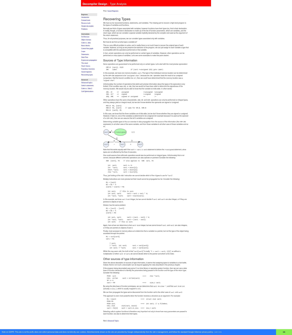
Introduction (85, 17)
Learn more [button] (218, 332)
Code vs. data (86, 43)
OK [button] (284, 332)
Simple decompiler (87, 26)
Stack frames (85, 66)
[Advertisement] (90, 129)
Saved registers (86, 72)
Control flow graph (87, 48)
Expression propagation (89, 60)
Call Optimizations (87, 91)
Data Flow (84, 57)
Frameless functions (88, 69)
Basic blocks (85, 45)
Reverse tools (85, 23)
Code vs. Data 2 (86, 88)
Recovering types (87, 75)
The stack (84, 63)
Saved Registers (112, 11)
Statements (85, 54)
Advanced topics (86, 82)
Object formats (86, 40)
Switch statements (87, 85)
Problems (84, 29)
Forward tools (85, 20)
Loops (83, 51)
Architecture (85, 37)
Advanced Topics (113, 321)
